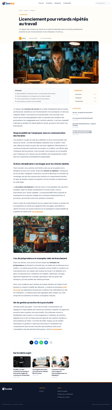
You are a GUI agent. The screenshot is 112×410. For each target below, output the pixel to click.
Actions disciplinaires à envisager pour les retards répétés (33, 96)
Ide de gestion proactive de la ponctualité (29, 101)
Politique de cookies (63, 397)
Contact (41, 391)
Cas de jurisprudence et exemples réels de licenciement (33, 98)
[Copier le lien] (51, 342)
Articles (26, 10)
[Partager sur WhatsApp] (41, 342)
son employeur (37, 211)
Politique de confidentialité (65, 394)
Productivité (67, 3)
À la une (41, 3)
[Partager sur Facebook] (36, 342)
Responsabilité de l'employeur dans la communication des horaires (36, 93)
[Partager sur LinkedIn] (46, 342)
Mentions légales (62, 391)
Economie (49, 3)
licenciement (57, 329)
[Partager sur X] (31, 342)
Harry (24, 38)
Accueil (21, 10)
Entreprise (58, 3)
